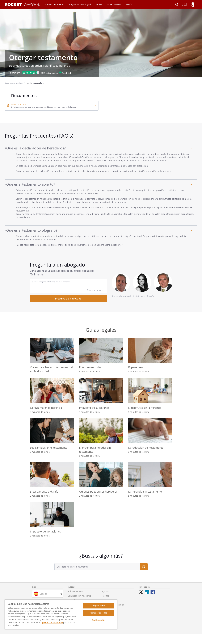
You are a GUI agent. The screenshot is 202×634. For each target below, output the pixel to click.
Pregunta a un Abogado (80, 4)
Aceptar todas (98, 605)
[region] (61, 614)
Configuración (98, 620)
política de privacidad (52, 622)
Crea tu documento (54, 4)
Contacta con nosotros (79, 595)
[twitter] (141, 592)
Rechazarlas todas (98, 612)
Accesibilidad (108, 609)
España (43, 593)
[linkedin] (147, 592)
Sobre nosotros (113, 4)
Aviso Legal (108, 600)
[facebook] (153, 592)
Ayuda (105, 591)
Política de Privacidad (113, 604)
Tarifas (129, 4)
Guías (99, 4)
